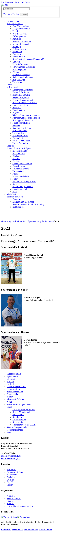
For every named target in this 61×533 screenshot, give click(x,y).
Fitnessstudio (18, 414)
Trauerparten (18, 133)
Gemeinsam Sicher (20, 105)
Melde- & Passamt (20, 44)
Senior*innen (48, 221)
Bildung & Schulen (21, 95)
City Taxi (11, 482)
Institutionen (18, 207)
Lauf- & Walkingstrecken (23, 409)
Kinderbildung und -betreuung (26, 115)
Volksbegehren (19, 69)
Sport (14, 184)
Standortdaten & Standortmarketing (28, 204)
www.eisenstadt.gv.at (10, 458)
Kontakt (10, 503)
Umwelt (16, 62)
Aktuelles (11, 496)
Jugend (15, 112)
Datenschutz (17, 529)
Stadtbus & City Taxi (21, 128)
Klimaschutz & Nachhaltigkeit (26, 118)
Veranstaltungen (14, 498)
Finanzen (16, 54)
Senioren (16, 125)
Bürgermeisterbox (15, 472)
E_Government (19, 49)
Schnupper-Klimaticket (22, 120)
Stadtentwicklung (20, 130)
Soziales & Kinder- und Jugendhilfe (28, 59)
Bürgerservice (15, 22)
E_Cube (16, 158)
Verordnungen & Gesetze (23, 67)
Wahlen (15, 72)
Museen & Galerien (21, 176)
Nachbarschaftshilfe (21, 123)
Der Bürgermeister (20, 26)
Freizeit (19, 147)
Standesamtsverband (21, 41)
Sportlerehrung (34, 221)
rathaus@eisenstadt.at (10, 456)
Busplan (10, 480)
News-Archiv (18, 56)
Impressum (6, 529)
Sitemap (10, 501)
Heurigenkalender (20, 189)
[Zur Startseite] (4, 5)
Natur (15, 179)
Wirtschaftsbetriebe (21, 74)
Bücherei (16, 156)
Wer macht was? (19, 34)
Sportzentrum (18, 153)
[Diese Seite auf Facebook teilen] (9, 517)
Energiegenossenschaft (22, 100)
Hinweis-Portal (45, 529)
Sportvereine (18, 422)
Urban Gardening (20, 143)
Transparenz (17, 82)
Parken (10, 485)
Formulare (17, 51)
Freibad (15, 161)
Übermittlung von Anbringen (20, 506)
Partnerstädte (18, 171)
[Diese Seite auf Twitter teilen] (23, 517)
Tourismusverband (20, 168)
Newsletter (11, 474)
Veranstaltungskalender (22, 186)
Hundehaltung (18, 110)
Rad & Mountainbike (21, 412)
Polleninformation (20, 64)
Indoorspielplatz (19, 151)
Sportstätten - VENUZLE (24, 425)
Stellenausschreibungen (22, 77)
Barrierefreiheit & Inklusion (24, 102)
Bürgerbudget (18, 79)
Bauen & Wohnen (20, 92)
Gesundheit (17, 138)
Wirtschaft (15, 195)
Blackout (16, 107)
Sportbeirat (17, 417)
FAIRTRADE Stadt (21, 140)
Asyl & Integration (20, 97)
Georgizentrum (19, 166)
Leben (12, 85)
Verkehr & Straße (20, 135)
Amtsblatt (16, 39)
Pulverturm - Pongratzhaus (24, 181)
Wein (14, 191)
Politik (15, 31)
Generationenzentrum (22, 163)
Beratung (16, 46)
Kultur (15, 174)
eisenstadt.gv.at (8, 221)
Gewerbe (16, 199)
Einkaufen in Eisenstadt (23, 202)
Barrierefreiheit (31, 529)
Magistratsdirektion (21, 28)
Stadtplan (11, 477)
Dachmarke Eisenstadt (22, 90)
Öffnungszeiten (19, 36)
